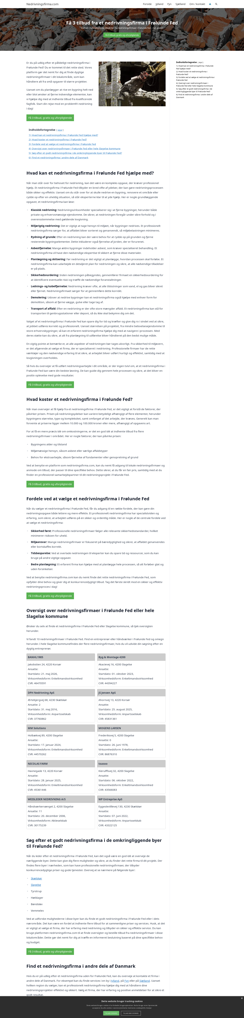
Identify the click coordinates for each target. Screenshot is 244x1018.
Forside (147, 4)
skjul (60, 130)
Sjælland (180, 4)
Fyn (169, 4)
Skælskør (36, 878)
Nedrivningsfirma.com (42, 4)
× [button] (242, 998)
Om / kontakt (197, 4)
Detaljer (148, 1008)
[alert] (122, 1007)
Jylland (159, 4)
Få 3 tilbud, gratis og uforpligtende (122, 35)
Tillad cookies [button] (111, 1013)
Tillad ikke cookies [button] (131, 1013)
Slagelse (36, 884)
